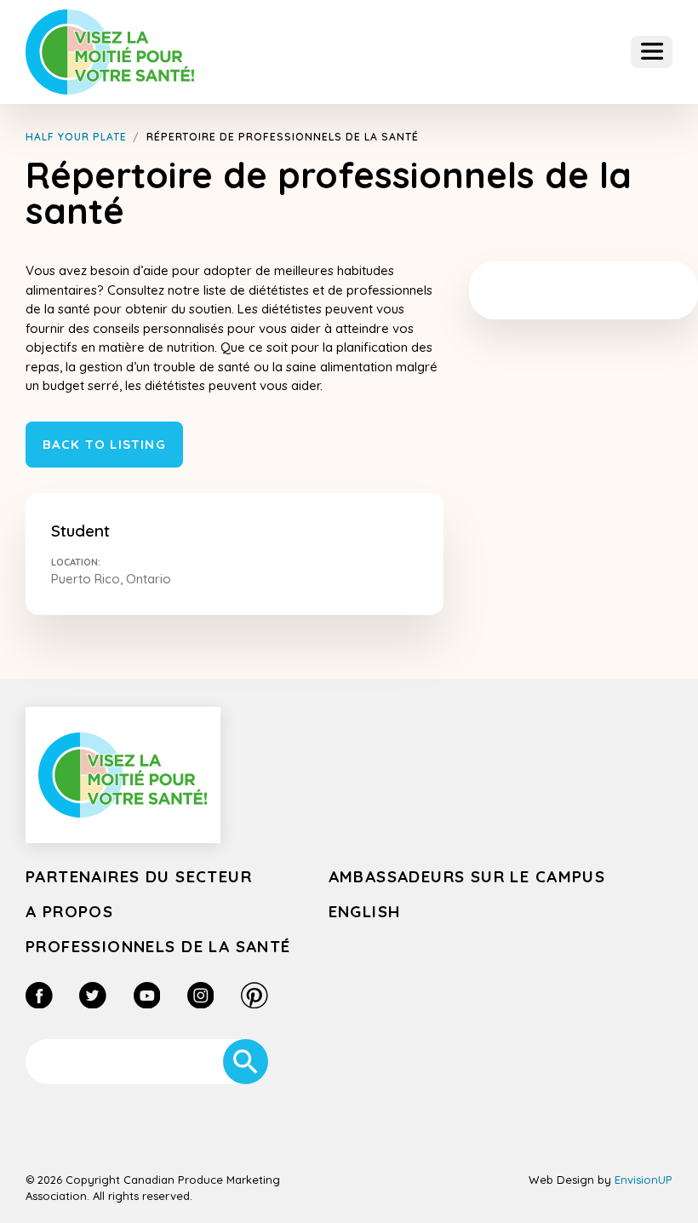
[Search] (245, 1061)
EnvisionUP (643, 1179)
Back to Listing (104, 444)
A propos (69, 911)
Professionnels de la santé (158, 946)
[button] (651, 52)
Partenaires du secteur (139, 876)
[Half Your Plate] (110, 51)
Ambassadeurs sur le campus (467, 876)
